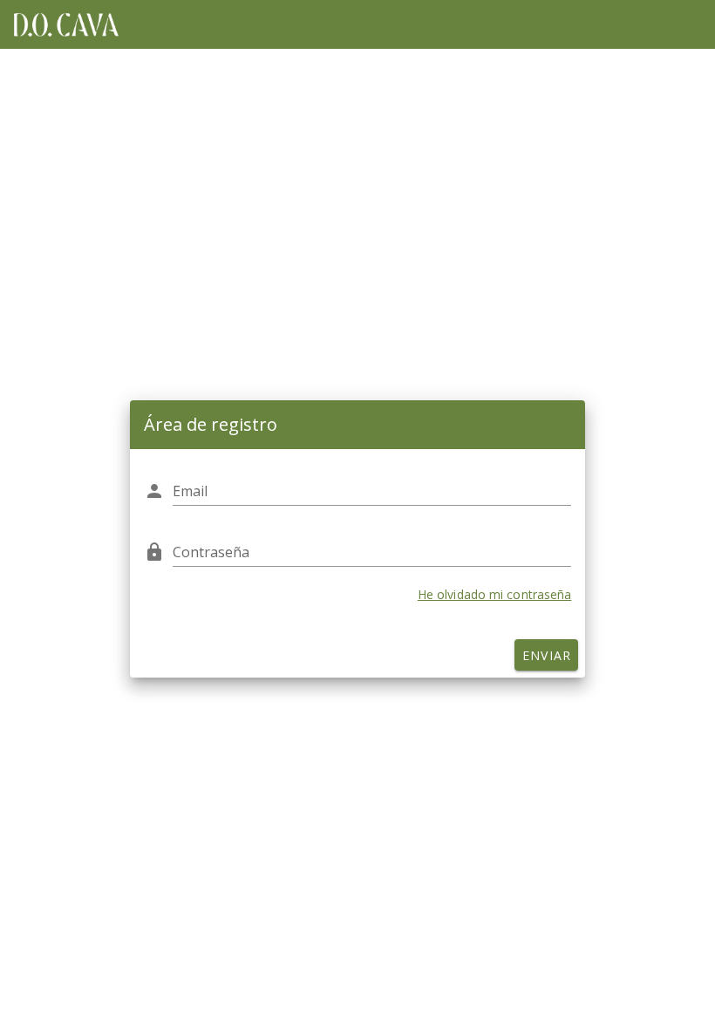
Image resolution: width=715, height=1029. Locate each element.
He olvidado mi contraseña (495, 594)
